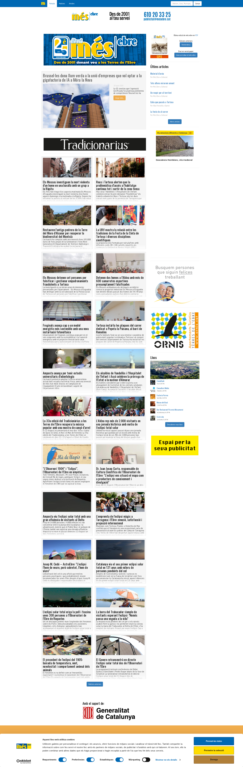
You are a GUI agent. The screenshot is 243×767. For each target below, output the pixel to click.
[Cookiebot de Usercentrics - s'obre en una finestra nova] (24, 761)
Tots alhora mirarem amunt (162, 83)
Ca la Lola (160, 416)
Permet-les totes (214, 741)
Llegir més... (119, 98)
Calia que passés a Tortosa (161, 102)
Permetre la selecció (214, 750)
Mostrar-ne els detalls (166, 760)
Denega (214, 759)
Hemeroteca (186, 44)
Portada (52, 3)
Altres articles (175, 121)
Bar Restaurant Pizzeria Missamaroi (170, 409)
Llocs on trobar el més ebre (186, 55)
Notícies (62, 3)
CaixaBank (160, 380)
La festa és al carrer (159, 111)
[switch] (90, 759)
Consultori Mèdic (163, 388)
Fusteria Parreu (162, 395)
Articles (71, 3)
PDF (196, 35)
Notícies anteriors (94, 684)
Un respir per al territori (161, 92)
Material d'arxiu (157, 73)
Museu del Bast (162, 402)
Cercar (197, 3)
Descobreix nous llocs (175, 424)
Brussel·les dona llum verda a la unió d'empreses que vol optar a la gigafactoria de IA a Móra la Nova (92, 78)
